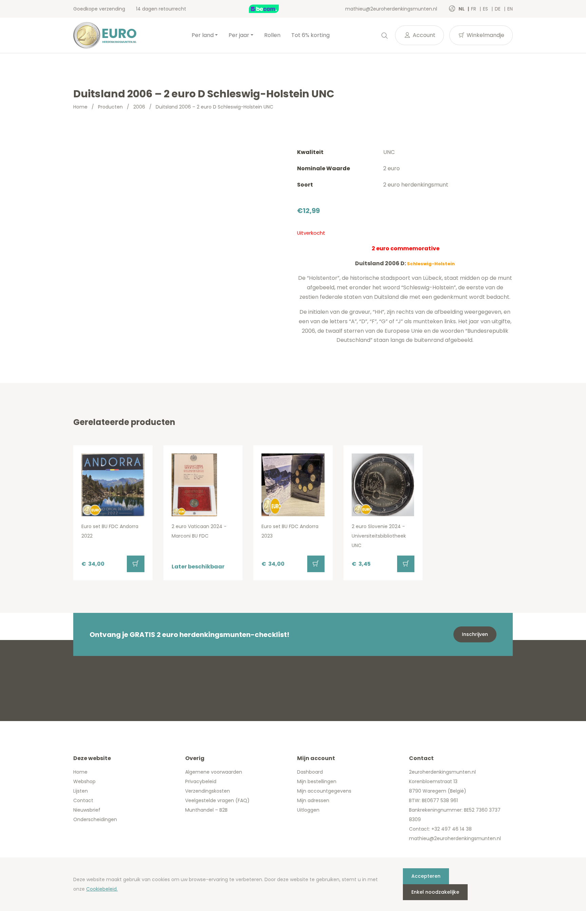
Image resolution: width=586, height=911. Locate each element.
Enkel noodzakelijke (435, 892)
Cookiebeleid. (102, 889)
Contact (83, 800)
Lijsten (80, 791)
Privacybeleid (200, 781)
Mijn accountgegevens (324, 791)
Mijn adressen (313, 800)
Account (423, 35)
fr (474, 8)
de (498, 8)
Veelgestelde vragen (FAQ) (217, 800)
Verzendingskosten (207, 791)
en (510, 8)
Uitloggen (308, 810)
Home (80, 106)
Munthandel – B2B (206, 810)
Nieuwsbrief (86, 810)
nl (462, 8)
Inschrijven (475, 634)
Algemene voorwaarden (213, 772)
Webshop (84, 781)
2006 (139, 106)
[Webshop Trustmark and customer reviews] (271, 9)
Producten (110, 106)
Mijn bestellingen (316, 781)
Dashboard (310, 772)
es (486, 8)
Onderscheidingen (95, 819)
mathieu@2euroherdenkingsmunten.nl (391, 8)
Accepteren (426, 876)
